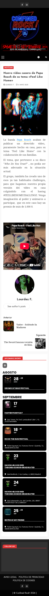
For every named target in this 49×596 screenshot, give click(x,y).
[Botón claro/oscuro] (39, 57)
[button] (2, 57)
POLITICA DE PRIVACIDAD (31, 577)
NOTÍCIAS (8, 67)
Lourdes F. (9, 85)
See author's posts (16, 306)
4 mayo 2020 (23, 85)
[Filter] (5, 365)
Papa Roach (24, 139)
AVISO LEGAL (10, 577)
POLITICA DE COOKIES (24, 580)
